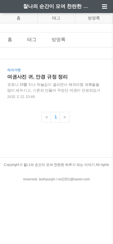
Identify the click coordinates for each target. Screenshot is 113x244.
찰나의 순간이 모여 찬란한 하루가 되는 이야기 (56, 6)
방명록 (94, 18)
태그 (56, 18)
